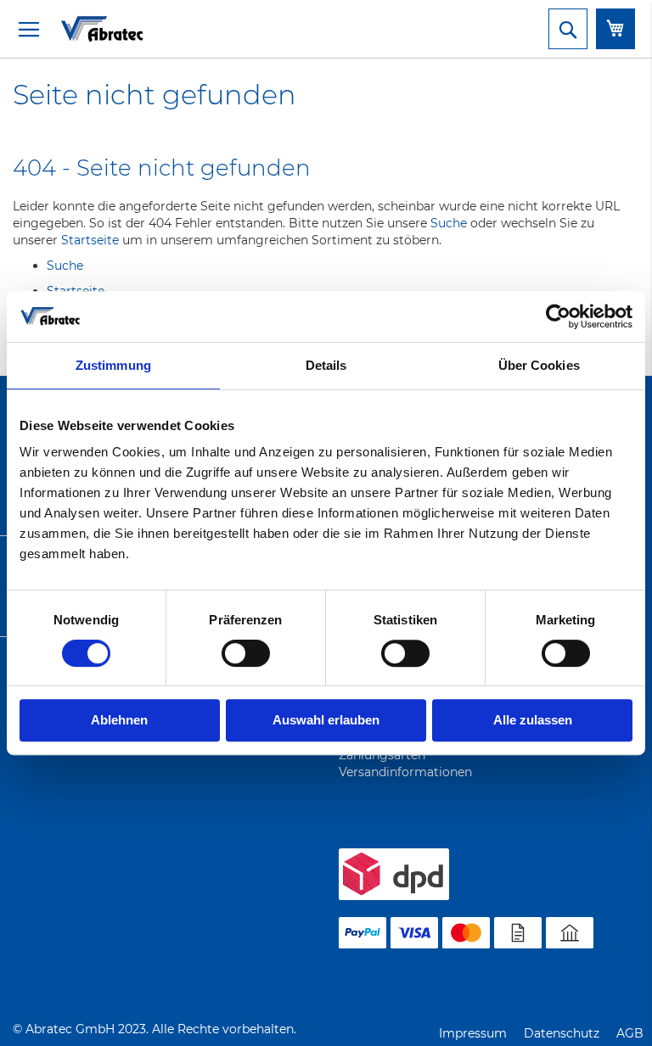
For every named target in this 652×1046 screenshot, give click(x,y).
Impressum (473, 1033)
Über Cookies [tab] (539, 365)
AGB (630, 1033)
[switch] (246, 654)
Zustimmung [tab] (113, 365)
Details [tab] (326, 365)
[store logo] (80, 28)
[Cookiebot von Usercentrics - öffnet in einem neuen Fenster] (558, 316)
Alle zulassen (532, 720)
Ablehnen (119, 720)
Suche (448, 223)
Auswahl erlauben (326, 720)
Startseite (90, 240)
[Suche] (567, 28)
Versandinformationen (405, 772)
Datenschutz (561, 1033)
